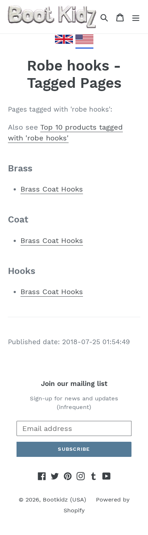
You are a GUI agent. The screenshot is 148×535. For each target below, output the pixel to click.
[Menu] (136, 17)
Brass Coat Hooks (51, 189)
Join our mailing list (74, 384)
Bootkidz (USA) (64, 499)
